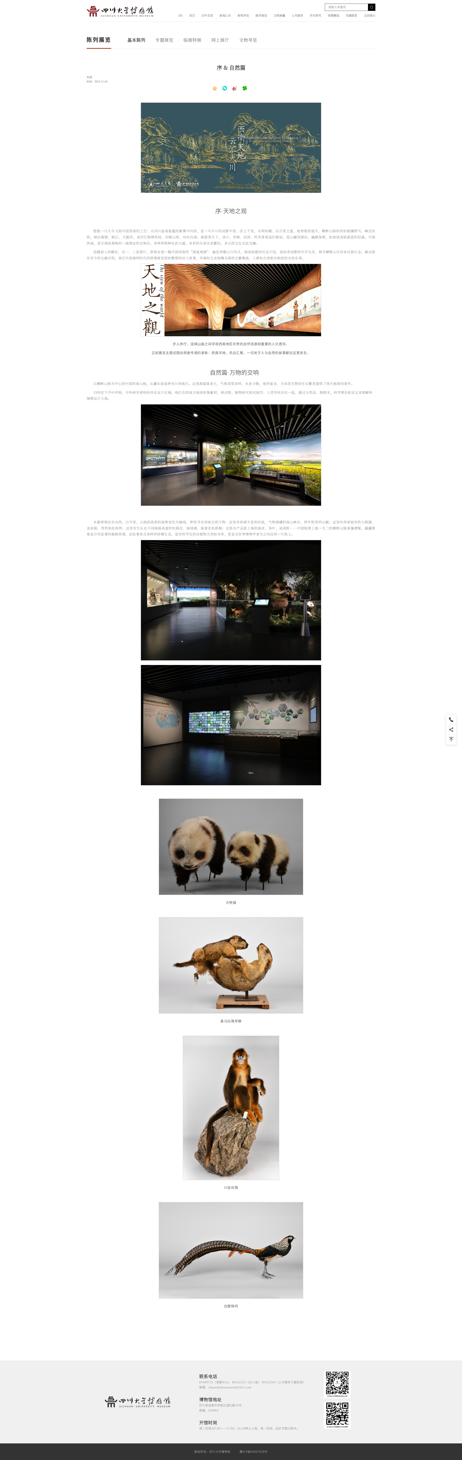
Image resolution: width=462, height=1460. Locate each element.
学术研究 (315, 15)
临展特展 (192, 40)
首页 (192, 15)
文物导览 (248, 40)
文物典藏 (279, 15)
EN (180, 15)
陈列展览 (261, 15)
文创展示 (369, 15)
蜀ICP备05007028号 (253, 1452)
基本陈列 (136, 40)
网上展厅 (220, 40)
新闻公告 (225, 15)
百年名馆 (207, 15)
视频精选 (333, 15)
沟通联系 (351, 15)
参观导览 (243, 15)
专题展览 (164, 40)
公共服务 (297, 15)
